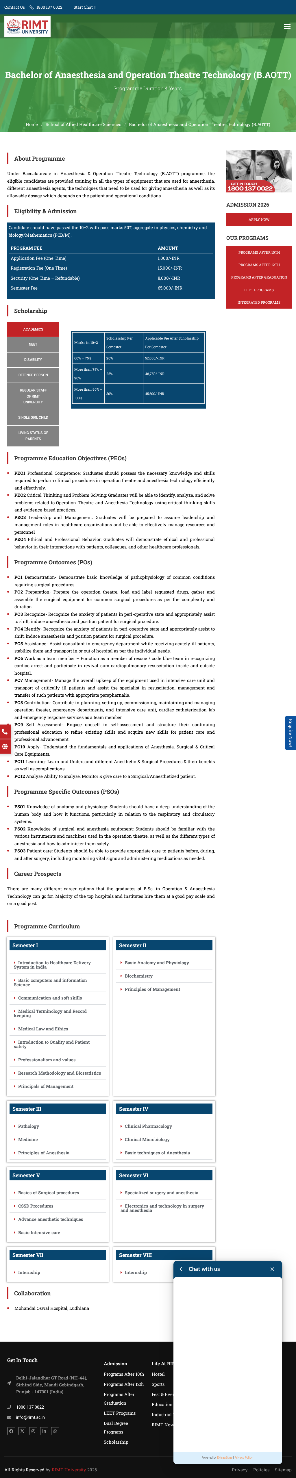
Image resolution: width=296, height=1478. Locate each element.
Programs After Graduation (259, 277)
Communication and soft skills (50, 998)
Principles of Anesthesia (43, 1153)
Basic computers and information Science (50, 982)
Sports (158, 1384)
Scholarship (116, 1442)
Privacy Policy (243, 1457)
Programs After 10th (259, 252)
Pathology (28, 1126)
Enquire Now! (291, 733)
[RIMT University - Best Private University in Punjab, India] (27, 26)
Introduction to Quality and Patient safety (52, 1044)
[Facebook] (11, 1431)
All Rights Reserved (24, 1470)
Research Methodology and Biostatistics (59, 1073)
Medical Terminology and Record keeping (50, 1013)
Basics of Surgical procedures (48, 1192)
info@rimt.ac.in (30, 1417)
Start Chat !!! (84, 7)
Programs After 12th (259, 264)
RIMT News (164, 1424)
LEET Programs (259, 290)
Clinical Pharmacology (148, 1126)
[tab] (33, 329)
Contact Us (14, 7)
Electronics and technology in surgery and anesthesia (162, 1208)
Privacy (240, 1470)
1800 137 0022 (49, 7)
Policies (261, 1470)
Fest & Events (165, 1394)
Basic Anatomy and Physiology (157, 962)
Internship (29, 1272)
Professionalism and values (47, 1059)
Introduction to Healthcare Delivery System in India (52, 965)
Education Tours (168, 1404)
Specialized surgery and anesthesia (161, 1192)
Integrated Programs (259, 302)
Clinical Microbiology (147, 1139)
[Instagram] (33, 1431)
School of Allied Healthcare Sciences (83, 124)
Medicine (28, 1139)
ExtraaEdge (224, 1457)
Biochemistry (139, 976)
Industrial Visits (168, 1414)
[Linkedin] (44, 1431)
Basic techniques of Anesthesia (157, 1153)
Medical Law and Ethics (43, 1029)
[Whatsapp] (55, 1431)
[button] (58, 965)
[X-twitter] (22, 1431)
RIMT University (69, 1470)
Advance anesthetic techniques (50, 1219)
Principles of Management (152, 989)
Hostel (158, 1374)
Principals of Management (45, 1086)
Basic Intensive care (39, 1232)
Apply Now (259, 219)
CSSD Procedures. (36, 1206)
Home (32, 124)
